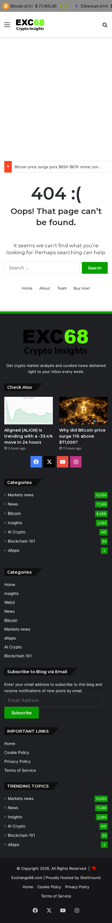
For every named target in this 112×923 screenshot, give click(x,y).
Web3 (9, 602)
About (44, 288)
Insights (15, 522)
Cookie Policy (16, 752)
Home (27, 288)
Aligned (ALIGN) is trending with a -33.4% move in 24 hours (28, 436)
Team (62, 288)
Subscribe (21, 712)
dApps (13, 550)
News (13, 504)
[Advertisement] (56, 99)
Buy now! (82, 288)
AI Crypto (16, 532)
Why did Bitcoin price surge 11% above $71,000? (82, 436)
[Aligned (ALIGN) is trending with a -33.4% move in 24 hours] (28, 410)
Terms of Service (20, 770)
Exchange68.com (26, 877)
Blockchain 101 (21, 541)
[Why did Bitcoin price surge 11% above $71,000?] (83, 410)
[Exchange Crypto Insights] (30, 24)
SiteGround (90, 877)
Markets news (21, 495)
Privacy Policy (17, 761)
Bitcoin (14, 513)
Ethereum (94, 5)
